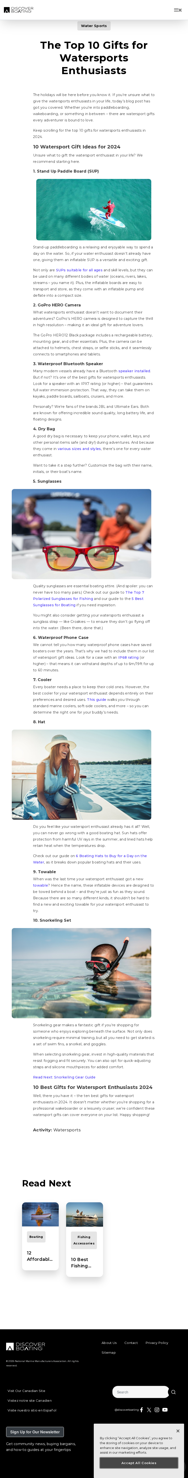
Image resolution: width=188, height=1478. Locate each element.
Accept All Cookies (139, 1463)
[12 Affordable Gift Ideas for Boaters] (40, 1214)
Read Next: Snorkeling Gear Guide (64, 1077)
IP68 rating (128, 657)
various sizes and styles (79, 449)
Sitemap (109, 1352)
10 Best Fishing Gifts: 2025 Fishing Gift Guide (83, 1263)
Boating (36, 1237)
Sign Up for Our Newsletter (35, 1432)
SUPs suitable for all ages (79, 270)
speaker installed (134, 371)
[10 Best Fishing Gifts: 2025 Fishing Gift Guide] (84, 1214)
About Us (109, 1343)
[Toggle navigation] (178, 10)
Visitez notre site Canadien (30, 1400)
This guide (96, 699)
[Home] (18, 10)
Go (173, 1392)
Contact (131, 1343)
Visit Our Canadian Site (26, 1391)
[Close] (178, 1431)
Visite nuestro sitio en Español (32, 1410)
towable (40, 885)
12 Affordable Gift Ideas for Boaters (40, 1256)
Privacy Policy (157, 1343)
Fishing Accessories (83, 1240)
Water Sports (94, 26)
